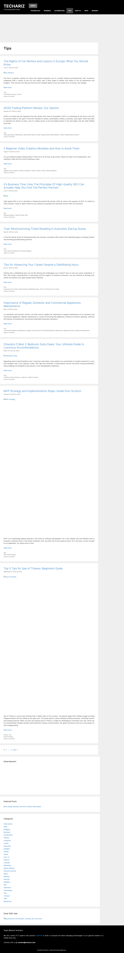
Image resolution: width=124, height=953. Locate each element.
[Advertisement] (62, 28)
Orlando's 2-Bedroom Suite (29, 377)
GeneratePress (61, 950)
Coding (6, 838)
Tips (69, 11)
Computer (7, 840)
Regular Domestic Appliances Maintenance (77, 330)
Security (7, 879)
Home (6, 854)
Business (47, 11)
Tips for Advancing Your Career (49, 289)
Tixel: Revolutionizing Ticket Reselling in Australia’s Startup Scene (45, 228)
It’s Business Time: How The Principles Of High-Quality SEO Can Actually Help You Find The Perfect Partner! (44, 186)
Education (7, 846)
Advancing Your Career (11, 289)
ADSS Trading (41, 135)
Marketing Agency (9, 215)
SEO (26, 215)
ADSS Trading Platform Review (69, 135)
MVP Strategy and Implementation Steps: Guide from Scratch (42, 391)
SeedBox (7, 882)
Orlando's (18, 377)
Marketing (7, 865)
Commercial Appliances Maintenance (15, 330)
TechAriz (14, 6)
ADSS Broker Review (30, 135)
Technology (35, 11)
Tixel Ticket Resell (12, 251)
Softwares (7, 887)
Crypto (6, 843)
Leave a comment (9, 96)
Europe (14, 94)
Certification (8, 835)
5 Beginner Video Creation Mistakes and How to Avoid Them (41, 148)
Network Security (10, 871)
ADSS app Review (9, 135)
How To (78, 11)
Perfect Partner (19, 215)
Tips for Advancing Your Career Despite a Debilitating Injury (41, 264)
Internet (6, 860)
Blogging (7, 829)
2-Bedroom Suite (9, 377)
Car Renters (7, 94)
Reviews (95, 11)
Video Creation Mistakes (49, 170)
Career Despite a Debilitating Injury (28, 289)
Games (6, 735)
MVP (5, 554)
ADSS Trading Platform (53, 135)
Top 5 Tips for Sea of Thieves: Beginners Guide (33, 568)
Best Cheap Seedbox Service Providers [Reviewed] (22, 806)
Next (15, 750)
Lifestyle (7, 863)
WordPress (8, 901)
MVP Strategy (11, 554)
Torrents (7, 896)
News (6, 874)
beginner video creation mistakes (14, 170)
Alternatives (59, 11)
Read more (8, 87)
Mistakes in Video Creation (33, 170)
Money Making (9, 868)
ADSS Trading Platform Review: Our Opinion (31, 108)
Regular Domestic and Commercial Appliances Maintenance (45, 330)
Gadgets (7, 849)
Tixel (5, 251)
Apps (86, 11)
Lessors (19, 94)
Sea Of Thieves (8, 737)
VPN (5, 899)
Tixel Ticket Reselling (25, 251)
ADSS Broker (19, 135)
